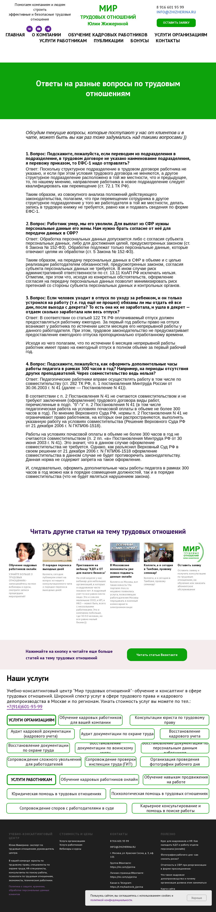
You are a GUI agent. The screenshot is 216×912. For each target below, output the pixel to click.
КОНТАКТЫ (168, 41)
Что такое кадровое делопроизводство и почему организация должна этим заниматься (184, 878)
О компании (46, 35)
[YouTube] (39, 31)
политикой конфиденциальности (111, 900)
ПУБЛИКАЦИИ (108, 41)
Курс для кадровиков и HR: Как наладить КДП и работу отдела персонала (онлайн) (179, 844)
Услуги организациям (72, 840)
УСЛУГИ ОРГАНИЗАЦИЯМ (181, 35)
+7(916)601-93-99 (24, 706)
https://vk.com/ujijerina (123, 876)
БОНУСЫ (140, 41)
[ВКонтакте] (29, 31)
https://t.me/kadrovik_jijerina (126, 886)
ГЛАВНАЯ (15, 35)
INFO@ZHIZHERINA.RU (176, 12)
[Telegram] (48, 31)
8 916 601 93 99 (170, 7)
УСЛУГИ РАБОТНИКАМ (63, 41)
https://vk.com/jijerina (122, 866)
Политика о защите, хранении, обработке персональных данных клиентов (29, 890)
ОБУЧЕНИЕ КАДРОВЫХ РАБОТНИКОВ (107, 35)
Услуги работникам (70, 844)
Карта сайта (168, 888)
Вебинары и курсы (70, 848)
